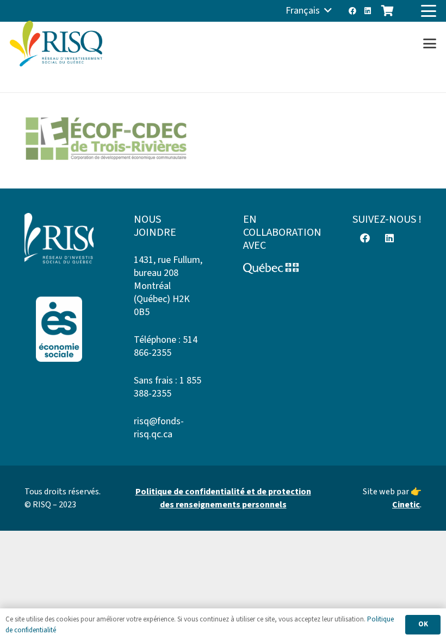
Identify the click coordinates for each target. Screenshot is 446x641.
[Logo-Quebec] (277, 268)
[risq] (56, 44)
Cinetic (406, 505)
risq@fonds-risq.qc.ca (159, 427)
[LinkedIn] (367, 10)
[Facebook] (352, 10)
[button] (309, 11)
